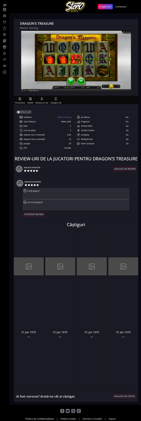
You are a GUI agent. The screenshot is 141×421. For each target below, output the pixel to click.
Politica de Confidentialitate (39, 418)
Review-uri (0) (42, 102)
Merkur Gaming (64, 117)
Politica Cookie (68, 418)
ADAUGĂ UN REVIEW (124, 168)
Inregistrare (105, 6)
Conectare (121, 6)
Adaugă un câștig (124, 396)
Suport (112, 418)
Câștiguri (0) (55, 102)
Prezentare (20, 102)
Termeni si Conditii (92, 418)
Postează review (33, 214)
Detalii (30, 102)
